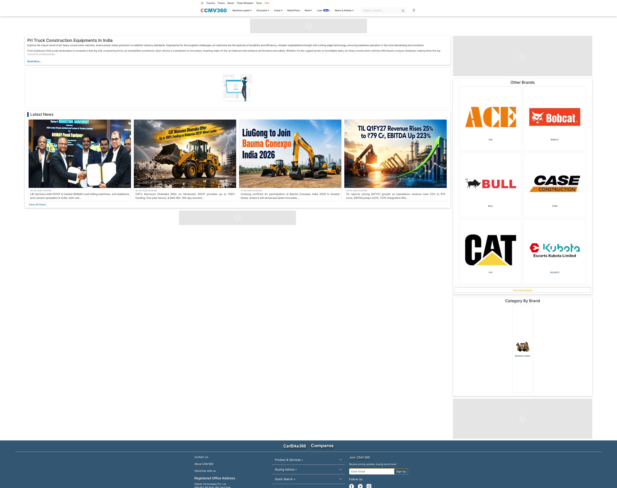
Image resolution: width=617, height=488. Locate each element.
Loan (322, 10)
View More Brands (522, 290)
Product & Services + (289, 459)
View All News (37, 204)
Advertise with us (205, 470)
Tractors (210, 3)
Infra (266, 3)
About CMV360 (203, 463)
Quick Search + (285, 479)
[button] (414, 10)
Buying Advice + (286, 469)
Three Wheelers (245, 3)
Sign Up (401, 471)
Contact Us (201, 457)
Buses (231, 3)
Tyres (259, 3)
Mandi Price (293, 10)
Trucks (221, 3)
